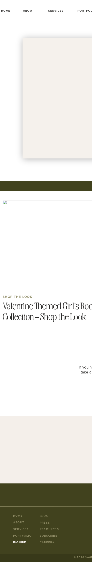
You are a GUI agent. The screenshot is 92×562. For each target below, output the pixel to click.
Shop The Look (17, 297)
